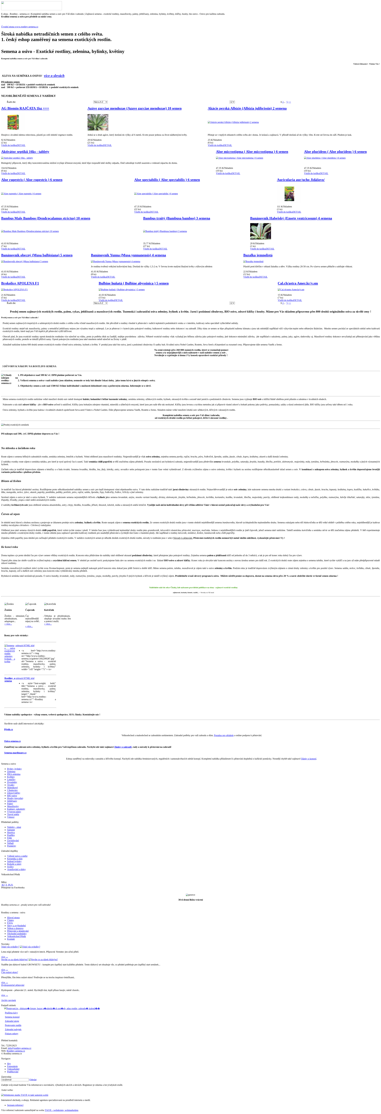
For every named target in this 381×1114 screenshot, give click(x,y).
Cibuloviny (12, 790)
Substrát (11, 830)
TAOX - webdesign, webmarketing (61, 1110)
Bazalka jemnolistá (258, 255)
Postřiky (11, 835)
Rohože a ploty (14, 864)
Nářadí (10, 843)
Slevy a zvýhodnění (16, 925)
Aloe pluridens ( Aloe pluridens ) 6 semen (335, 152)
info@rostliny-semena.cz (19, 1048)
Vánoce (10, 817)
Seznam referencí (15, 1105)
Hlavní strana (13, 917)
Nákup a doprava (15, 928)
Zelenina (11, 771)
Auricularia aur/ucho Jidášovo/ (301, 180)
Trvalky (10, 785)
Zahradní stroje (12, 1021)
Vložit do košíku (9, 145)
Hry (9, 1063)
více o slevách (54, 75)
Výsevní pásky (14, 811)
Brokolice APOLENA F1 (20, 283)
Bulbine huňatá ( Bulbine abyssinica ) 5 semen (134, 283)
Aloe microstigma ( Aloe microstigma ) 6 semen (252, 152)
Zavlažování (13, 840)
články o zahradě (123, 747)
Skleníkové (12, 787)
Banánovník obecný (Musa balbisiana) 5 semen (36, 255)
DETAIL (21, 145)
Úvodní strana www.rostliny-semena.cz (19, 26)
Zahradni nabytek (13, 1029)
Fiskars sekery (11, 1033)
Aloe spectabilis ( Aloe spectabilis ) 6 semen (167, 180)
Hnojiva (11, 832)
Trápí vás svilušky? (10, 946)
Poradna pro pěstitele (224, 735)
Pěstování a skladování (18, 931)
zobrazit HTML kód (24, 645)
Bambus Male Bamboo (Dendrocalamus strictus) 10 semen (45, 218)
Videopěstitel (13, 1069)
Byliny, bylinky (14, 769)
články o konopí (308, 758)
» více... (8, 624)
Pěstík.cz (8, 729)
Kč (3, 885)
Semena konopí (12, 1017)
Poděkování (12, 1071)
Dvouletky (12, 782)
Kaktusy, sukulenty (16, 809)
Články (10, 920)
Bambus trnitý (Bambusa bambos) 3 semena (176, 218)
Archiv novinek (8, 1000)
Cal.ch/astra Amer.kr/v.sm (298, 283)
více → (4, 957)
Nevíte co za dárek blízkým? (14, 959)
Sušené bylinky (14, 861)
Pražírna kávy (11, 1013)
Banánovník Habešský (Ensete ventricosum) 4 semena (291, 218)
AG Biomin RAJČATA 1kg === (25, 108)
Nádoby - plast (14, 827)
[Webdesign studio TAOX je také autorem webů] (24, 1095)
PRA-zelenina (13, 774)
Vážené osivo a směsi (17, 856)
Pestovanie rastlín (13, 1025)
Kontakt (11, 939)
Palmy (10, 803)
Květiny (11, 777)
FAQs (10, 923)
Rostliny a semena (9, 679)
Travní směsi (13, 814)
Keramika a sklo (14, 858)
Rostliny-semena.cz (16, 1051)
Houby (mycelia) (15, 798)
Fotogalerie (12, 1066)
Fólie (9, 838)
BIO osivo (12, 795)
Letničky (11, 779)
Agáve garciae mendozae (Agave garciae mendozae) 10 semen (135, 108)
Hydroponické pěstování (12, 985)
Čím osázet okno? (9, 972)
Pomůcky (11, 846)
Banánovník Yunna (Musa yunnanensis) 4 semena (128, 255)
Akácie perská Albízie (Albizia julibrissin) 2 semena (247, 108)
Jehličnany (12, 801)
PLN (10, 885)
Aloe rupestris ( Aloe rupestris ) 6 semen (31, 180)
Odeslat (32, 1079)
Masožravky (13, 806)
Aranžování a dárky (16, 869)
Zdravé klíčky (13, 793)
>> (289, 102)
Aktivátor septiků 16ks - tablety (25, 152)
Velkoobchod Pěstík (16, 936)
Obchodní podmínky (17, 933)
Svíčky (10, 866)
